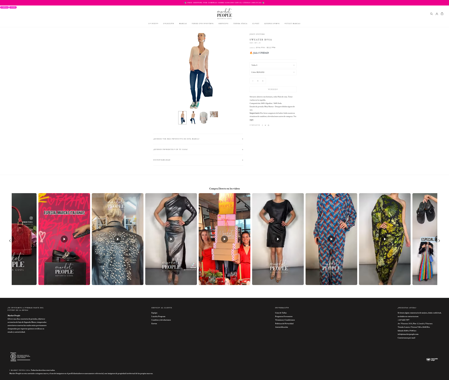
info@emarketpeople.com (408, 334)
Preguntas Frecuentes (283, 316)
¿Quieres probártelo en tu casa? (170, 150)
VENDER (13, 7)
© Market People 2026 (19, 370)
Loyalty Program (158, 316)
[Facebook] (262, 125)
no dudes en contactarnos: (408, 316)
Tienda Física (240, 24)
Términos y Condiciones (285, 320)
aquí (251, 119)
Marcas (183, 24)
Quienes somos (272, 24)
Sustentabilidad (161, 160)
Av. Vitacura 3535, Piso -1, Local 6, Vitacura (415, 323)
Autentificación (281, 327)
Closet (255, 24)
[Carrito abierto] (442, 13)
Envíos (154, 323)
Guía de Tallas (281, 313)
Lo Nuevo (153, 24)
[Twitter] (265, 125)
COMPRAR (4, 7)
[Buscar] (431, 13)
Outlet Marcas (293, 24)
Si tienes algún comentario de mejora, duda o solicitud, (419, 313)
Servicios (223, 24)
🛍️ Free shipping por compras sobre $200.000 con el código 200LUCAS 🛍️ (224, 3)
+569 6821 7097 (403, 320)
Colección (168, 24)
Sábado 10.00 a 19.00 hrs (407, 330)
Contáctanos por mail (406, 338)
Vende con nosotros (203, 24)
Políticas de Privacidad (284, 323)
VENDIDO (273, 89)
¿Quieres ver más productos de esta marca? (176, 139)
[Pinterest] (268, 125)
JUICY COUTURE (257, 34)
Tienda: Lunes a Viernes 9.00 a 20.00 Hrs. (414, 327)
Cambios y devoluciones (161, 320)
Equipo (154, 313)
